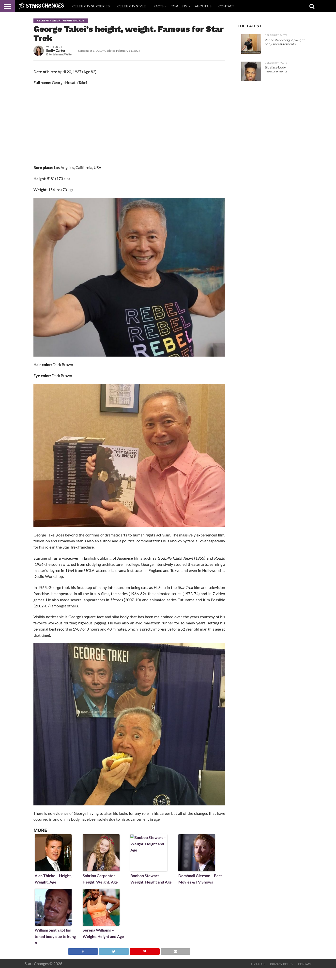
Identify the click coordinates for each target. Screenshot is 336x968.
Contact (226, 6)
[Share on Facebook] (83, 950)
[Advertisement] (129, 125)
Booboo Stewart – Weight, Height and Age (151, 878)
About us (203, 6)
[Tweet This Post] (114, 950)
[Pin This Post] (145, 950)
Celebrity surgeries (91, 6)
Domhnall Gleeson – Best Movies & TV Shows (200, 878)
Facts (158, 6)
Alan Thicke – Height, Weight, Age (53, 878)
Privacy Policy (281, 964)
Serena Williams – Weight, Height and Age (103, 933)
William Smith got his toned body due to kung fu (55, 936)
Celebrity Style (131, 6)
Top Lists (179, 6)
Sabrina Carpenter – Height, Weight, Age (100, 878)
